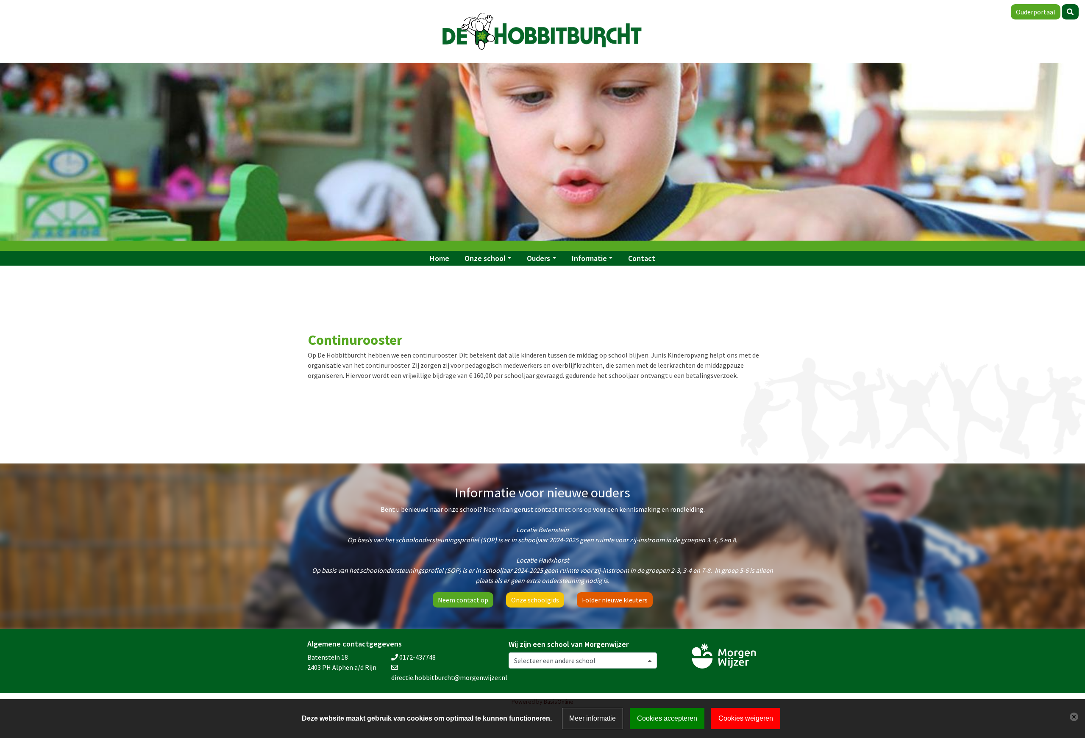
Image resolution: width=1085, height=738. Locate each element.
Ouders (538, 258)
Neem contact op (463, 600)
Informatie (589, 258)
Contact (641, 258)
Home (439, 258)
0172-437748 (417, 657)
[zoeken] (1070, 11)
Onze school (485, 258)
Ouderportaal (1035, 12)
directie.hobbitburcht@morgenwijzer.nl (449, 677)
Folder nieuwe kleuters (615, 600)
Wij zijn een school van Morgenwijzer (569, 644)
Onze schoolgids (535, 600)
